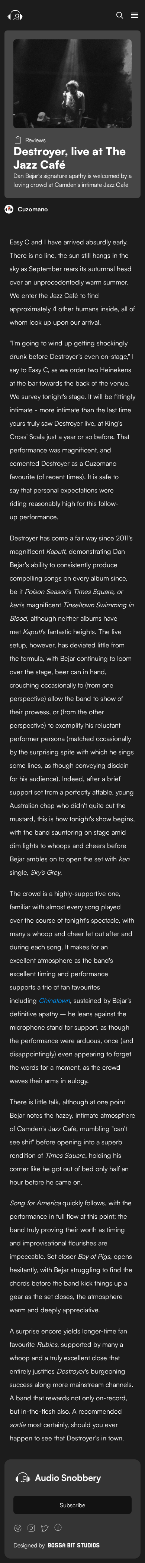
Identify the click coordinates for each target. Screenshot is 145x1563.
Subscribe (72, 1505)
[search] (120, 15)
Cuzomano (33, 209)
